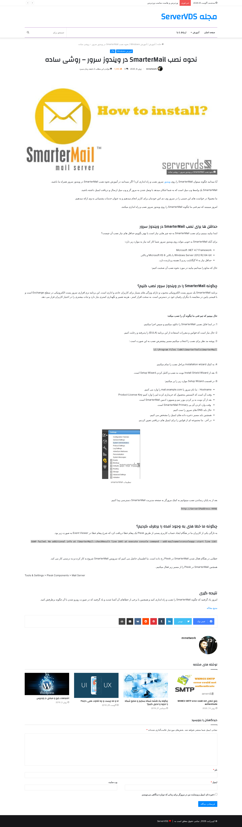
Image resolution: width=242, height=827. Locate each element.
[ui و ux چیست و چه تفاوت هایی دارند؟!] (96, 685)
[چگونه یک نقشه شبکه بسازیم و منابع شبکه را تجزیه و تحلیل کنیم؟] (145, 685)
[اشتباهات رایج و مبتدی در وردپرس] (47, 684)
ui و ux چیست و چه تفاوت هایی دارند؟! (100, 701)
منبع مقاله (212, 608)
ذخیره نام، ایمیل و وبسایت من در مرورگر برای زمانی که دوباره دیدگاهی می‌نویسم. (178, 794)
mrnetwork (151, 69)
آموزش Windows (138, 44)
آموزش (196, 32)
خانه (159, 44)
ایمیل (214, 782)
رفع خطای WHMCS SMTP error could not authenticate (197, 702)
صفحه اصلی (209, 32)
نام (215, 769)
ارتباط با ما (181, 32)
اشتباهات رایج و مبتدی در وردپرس (53, 698)
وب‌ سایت (112, 782)
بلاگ (112, 51)
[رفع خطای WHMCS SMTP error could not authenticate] (195, 685)
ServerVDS (162, 821)
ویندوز (167, 181)
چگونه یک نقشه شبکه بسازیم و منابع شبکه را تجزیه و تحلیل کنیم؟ (146, 702)
